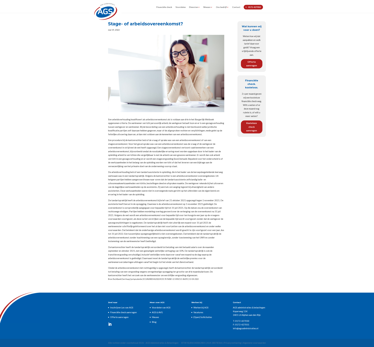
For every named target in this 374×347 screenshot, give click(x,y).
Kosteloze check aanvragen (251, 127)
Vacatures (198, 312)
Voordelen (180, 7)
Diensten (193, 7)
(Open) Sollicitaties (202, 317)
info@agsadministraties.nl (245, 328)
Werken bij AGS (200, 307)
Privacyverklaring (232, 342)
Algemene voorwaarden (254, 342)
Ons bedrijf (221, 7)
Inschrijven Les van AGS (121, 307)
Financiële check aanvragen (123, 312)
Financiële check (164, 7)
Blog (154, 322)
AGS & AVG (157, 312)
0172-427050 (254, 7)
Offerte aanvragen (251, 64)
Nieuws (207, 7)
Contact (236, 7)
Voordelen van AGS (161, 307)
